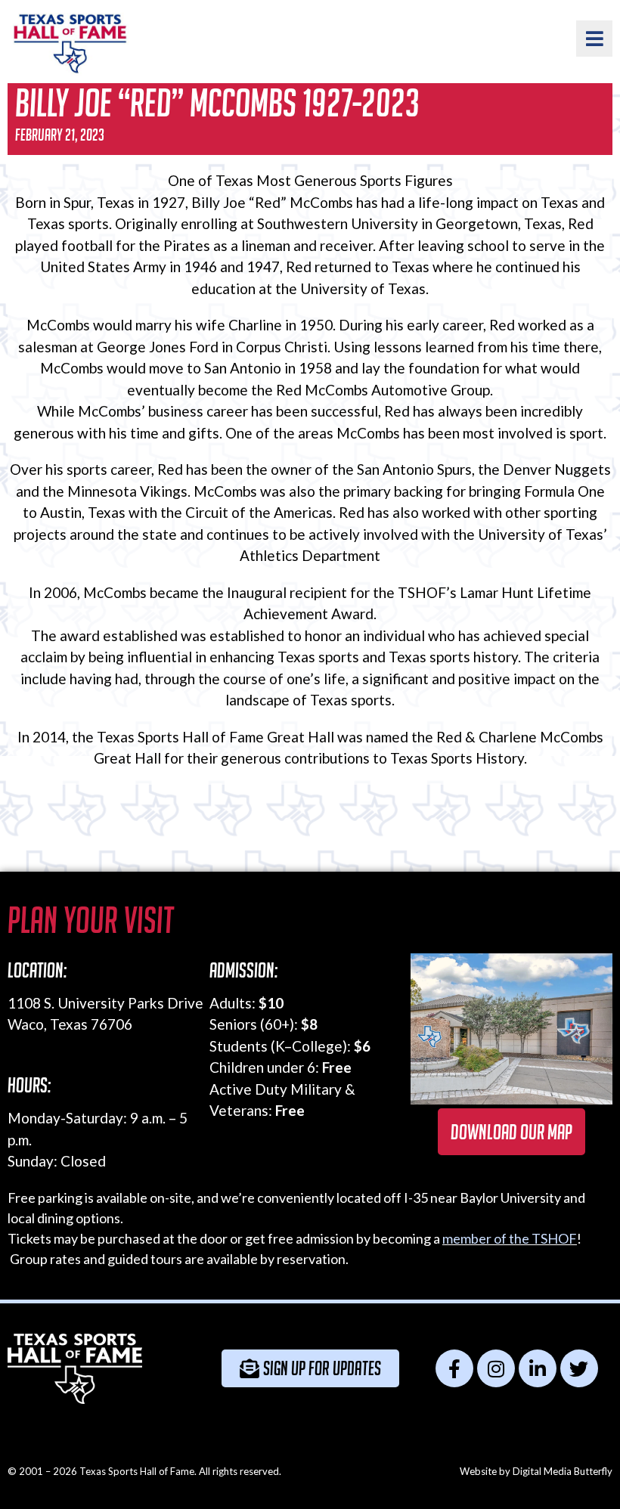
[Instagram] (496, 1368)
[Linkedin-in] (537, 1368)
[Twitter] (579, 1368)
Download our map (511, 1131)
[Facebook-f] (454, 1368)
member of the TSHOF (509, 1238)
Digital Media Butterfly (562, 1471)
